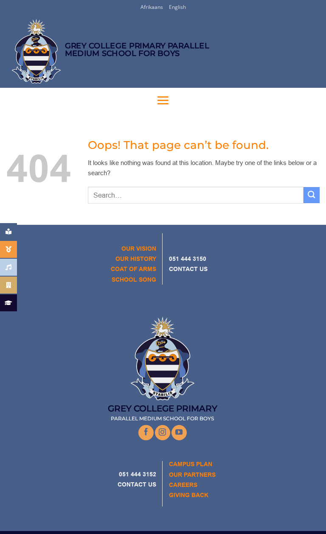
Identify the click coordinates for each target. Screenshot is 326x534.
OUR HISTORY (135, 258)
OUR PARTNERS (192, 474)
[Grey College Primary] (33, 51)
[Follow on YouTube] (179, 432)
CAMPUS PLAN (190, 464)
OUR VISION (138, 248)
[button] (163, 100)
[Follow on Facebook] (146, 432)
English (177, 7)
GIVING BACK (188, 495)
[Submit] (312, 195)
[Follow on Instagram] (162, 432)
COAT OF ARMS (133, 269)
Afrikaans (152, 7)
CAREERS (183, 484)
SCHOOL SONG (134, 279)
